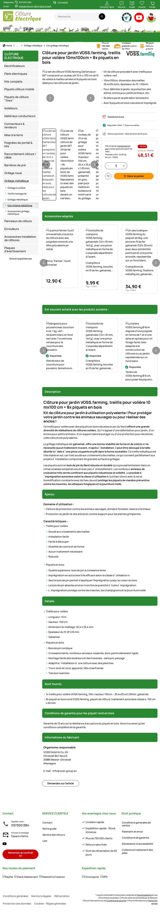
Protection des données (17, 903)
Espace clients (19, 836)
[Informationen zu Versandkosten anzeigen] (95, 877)
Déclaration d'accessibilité (137, 843)
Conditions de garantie (135, 837)
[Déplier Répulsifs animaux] (116, 32)
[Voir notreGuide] (151, 18)
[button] (70, 77)
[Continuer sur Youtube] (139, 18)
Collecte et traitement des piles (137, 851)
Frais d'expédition (144, 895)
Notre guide (49, 828)
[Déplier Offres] (84, 42)
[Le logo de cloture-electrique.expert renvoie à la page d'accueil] (28, 16)
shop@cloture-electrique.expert (35, 6)
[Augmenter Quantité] (124, 166)
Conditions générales (15, 896)
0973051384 (20, 825)
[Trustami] (127, 18)
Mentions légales (41, 896)
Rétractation (62, 896)
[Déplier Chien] (127, 32)
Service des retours (53, 834)
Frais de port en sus (116, 116)
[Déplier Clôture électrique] (29, 32)
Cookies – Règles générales (50, 903)
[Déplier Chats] (155, 32)
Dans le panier (135, 176)
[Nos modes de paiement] (33, 877)
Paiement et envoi (132, 831)
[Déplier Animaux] (143, 32)
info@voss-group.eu (60, 771)
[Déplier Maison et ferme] (88, 32)
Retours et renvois (153, 902)
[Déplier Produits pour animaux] (63, 32)
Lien (44, 840)
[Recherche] (102, 16)
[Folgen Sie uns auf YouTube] (4, 844)
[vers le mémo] (108, 176)
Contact (47, 822)
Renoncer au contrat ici (20, 854)
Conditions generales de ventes (136, 824)
